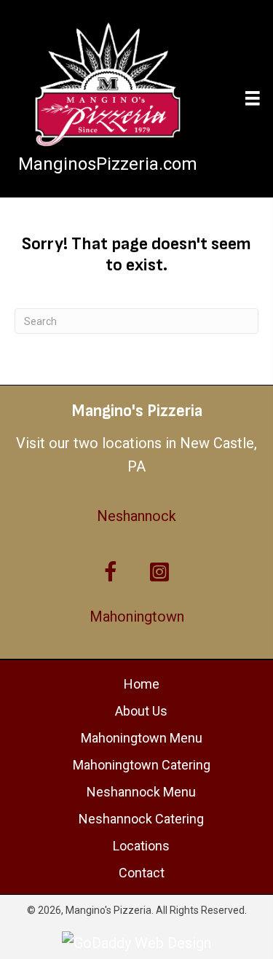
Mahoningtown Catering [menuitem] (141, 764)
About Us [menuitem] (141, 711)
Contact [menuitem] (142, 872)
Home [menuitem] (141, 684)
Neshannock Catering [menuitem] (141, 818)
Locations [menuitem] (141, 845)
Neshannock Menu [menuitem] (141, 791)
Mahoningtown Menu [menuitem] (141, 737)
